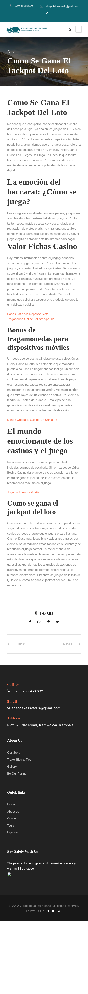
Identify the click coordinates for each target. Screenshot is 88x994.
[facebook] (41, 13)
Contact (12, 818)
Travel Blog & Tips (19, 759)
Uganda (12, 832)
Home (11, 804)
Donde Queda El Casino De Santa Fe (32, 419)
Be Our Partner (17, 773)
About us (13, 811)
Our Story (13, 752)
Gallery (12, 766)
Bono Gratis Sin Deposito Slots (28, 314)
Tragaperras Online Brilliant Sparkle (30, 319)
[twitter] (47, 13)
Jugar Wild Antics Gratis (23, 492)
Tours (11, 825)
